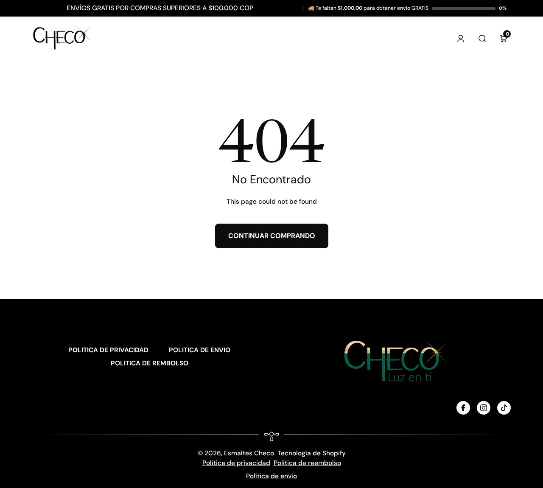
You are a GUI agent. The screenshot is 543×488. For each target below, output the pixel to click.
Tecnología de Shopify (311, 453)
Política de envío (271, 476)
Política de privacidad (236, 463)
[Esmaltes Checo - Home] (62, 38)
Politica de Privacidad (108, 350)
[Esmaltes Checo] (394, 360)
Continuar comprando (271, 235)
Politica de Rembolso (149, 363)
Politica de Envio (199, 350)
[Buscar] (482, 38)
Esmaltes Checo (249, 453)
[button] (503, 38)
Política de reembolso (307, 463)
